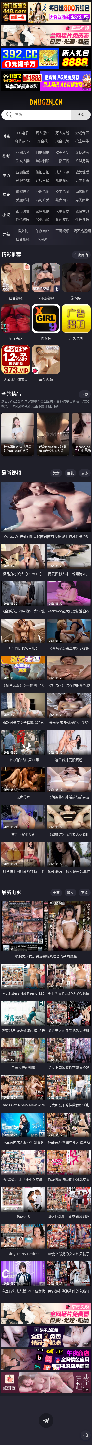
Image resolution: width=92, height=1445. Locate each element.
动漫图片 (82, 191)
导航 (6, 234)
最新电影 (11, 892)
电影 (6, 175)
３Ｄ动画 (82, 152)
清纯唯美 (42, 200)
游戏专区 (82, 132)
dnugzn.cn (46, 102)
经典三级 (42, 180)
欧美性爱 (82, 172)
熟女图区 (62, 200)
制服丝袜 (23, 180)
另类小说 (42, 219)
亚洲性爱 (23, 172)
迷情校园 (23, 219)
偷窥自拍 (23, 191)
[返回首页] (86, 1435)
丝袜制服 (42, 160)
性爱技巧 (82, 219)
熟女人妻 (23, 160)
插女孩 (23, 230)
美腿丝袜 (23, 200)
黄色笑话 (62, 219)
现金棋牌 (62, 141)
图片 (6, 195)
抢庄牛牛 (82, 141)
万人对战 (62, 132)
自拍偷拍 (42, 152)
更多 (84, 473)
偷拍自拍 (42, 172)
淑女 (70, 892)
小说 (6, 214)
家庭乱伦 (42, 211)
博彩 (6, 136)
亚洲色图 (42, 191)
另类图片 (82, 200)
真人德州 (42, 132)
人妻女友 (62, 211)
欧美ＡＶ (62, 152)
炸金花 (42, 141)
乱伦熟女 (62, 180)
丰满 (56, 892)
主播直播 (62, 160)
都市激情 (23, 211)
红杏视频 (23, 239)
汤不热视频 (82, 230)
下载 (84, 394)
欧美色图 (62, 191)
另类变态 (82, 180)
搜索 (80, 114)
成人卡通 (62, 172)
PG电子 (22, 132)
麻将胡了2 (23, 141)
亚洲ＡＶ (23, 152)
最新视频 (11, 472)
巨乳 (70, 473)
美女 (56, 473)
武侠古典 (82, 211)
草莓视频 (62, 230)
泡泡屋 (42, 239)
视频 (6, 156)
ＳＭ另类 (82, 160)
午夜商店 (42, 230)
